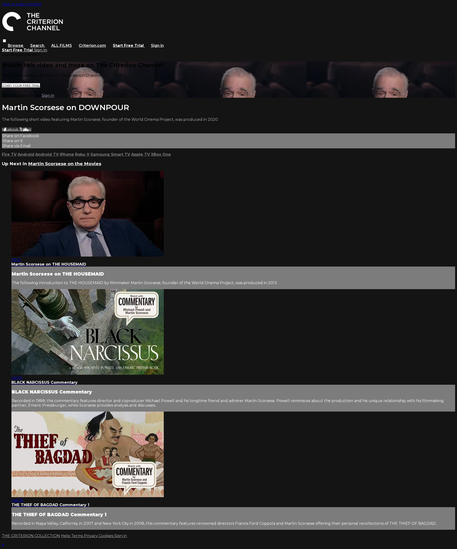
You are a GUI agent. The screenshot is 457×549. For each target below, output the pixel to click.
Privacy (91, 536)
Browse (16, 45)
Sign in (157, 45)
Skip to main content (22, 4)
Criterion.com (92, 45)
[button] (4, 40)
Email (27, 129)
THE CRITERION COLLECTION (31, 536)
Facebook (10, 129)
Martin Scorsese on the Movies (64, 163)
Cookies (106, 536)
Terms (77, 536)
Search (37, 45)
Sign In (40, 50)
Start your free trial (21, 85)
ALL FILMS (61, 45)
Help (66, 536)
